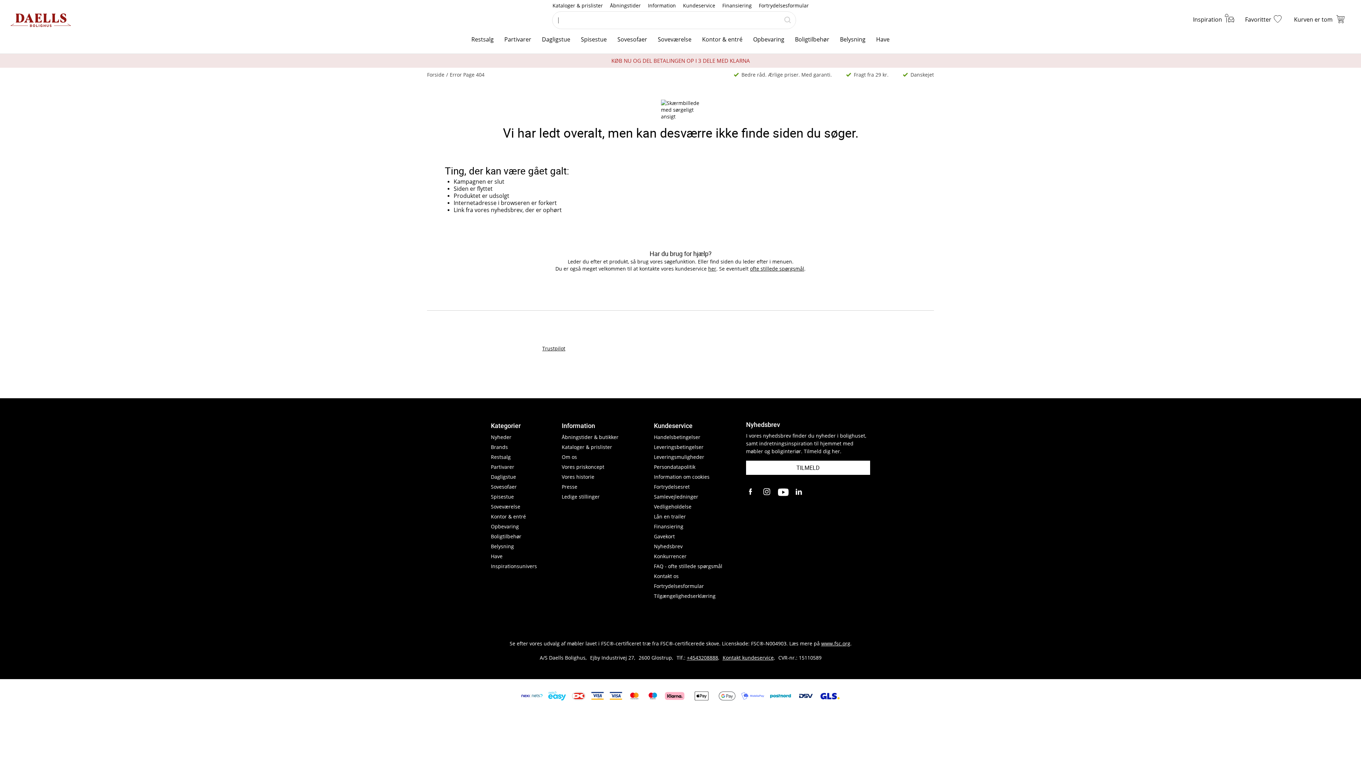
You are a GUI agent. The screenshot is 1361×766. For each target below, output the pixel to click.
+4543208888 (702, 657)
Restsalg (482, 39)
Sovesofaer (632, 39)
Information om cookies (682, 476)
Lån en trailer (670, 516)
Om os (569, 457)
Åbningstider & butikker (590, 437)
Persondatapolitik (674, 467)
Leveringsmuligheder (679, 457)
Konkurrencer (670, 556)
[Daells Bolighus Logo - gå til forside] (41, 20)
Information (662, 5)
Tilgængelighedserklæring (685, 596)
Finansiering (737, 5)
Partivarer (517, 39)
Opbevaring (768, 39)
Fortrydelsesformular (784, 5)
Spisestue (594, 39)
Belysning (853, 39)
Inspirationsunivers (514, 566)
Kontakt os (666, 576)
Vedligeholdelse (672, 506)
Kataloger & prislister (578, 5)
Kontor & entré (722, 39)
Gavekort (664, 536)
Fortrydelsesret (672, 486)
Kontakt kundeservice (748, 657)
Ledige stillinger (581, 496)
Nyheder (501, 437)
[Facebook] (751, 492)
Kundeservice (699, 5)
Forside (435, 74)
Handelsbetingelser (677, 437)
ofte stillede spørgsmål (777, 268)
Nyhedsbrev (668, 546)
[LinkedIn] (799, 492)
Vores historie (578, 476)
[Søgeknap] (787, 20)
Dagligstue (556, 39)
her (712, 268)
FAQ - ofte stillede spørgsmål (688, 566)
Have (883, 39)
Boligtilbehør (812, 39)
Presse (569, 486)
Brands (499, 447)
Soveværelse (674, 39)
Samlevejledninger (676, 496)
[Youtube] (783, 492)
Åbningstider (625, 5)
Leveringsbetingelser (679, 447)
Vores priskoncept (583, 467)
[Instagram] (767, 492)
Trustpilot (553, 348)
